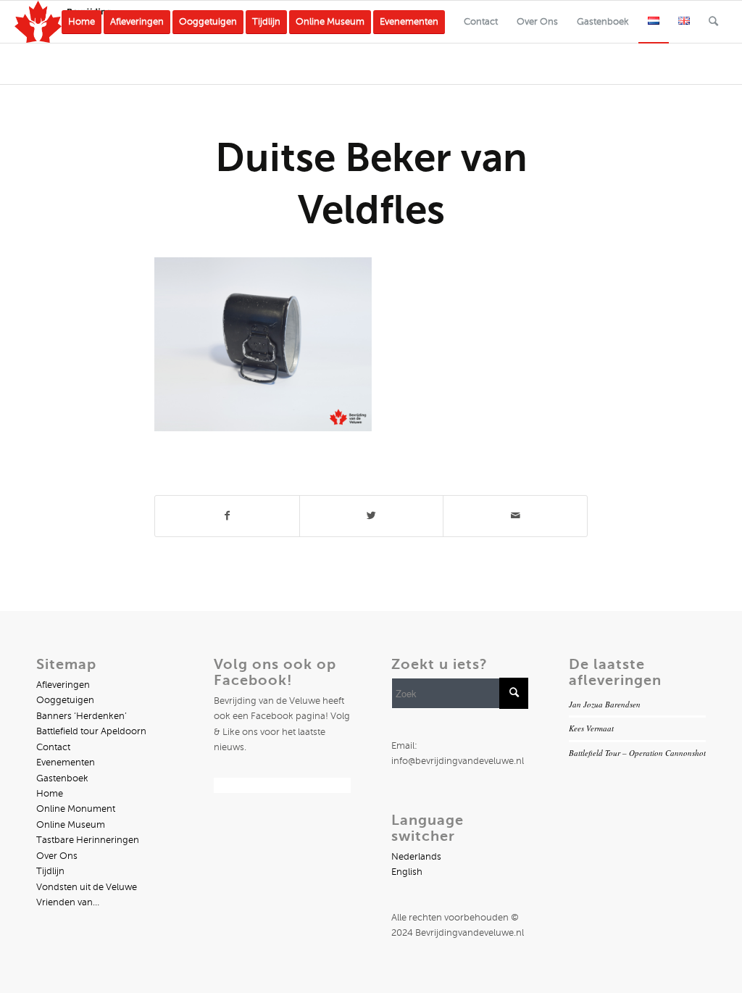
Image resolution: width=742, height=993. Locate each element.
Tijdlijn (50, 871)
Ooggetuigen (65, 700)
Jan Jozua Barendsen (605, 704)
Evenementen (65, 762)
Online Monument (75, 809)
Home (49, 794)
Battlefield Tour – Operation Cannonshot (637, 752)
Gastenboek (62, 778)
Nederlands (416, 857)
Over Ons (57, 856)
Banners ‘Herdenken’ (81, 716)
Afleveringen (63, 685)
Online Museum (70, 825)
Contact (53, 747)
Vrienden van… (67, 902)
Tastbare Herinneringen (87, 840)
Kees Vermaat (591, 728)
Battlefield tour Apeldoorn (91, 731)
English (406, 872)
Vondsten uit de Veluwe (86, 887)
